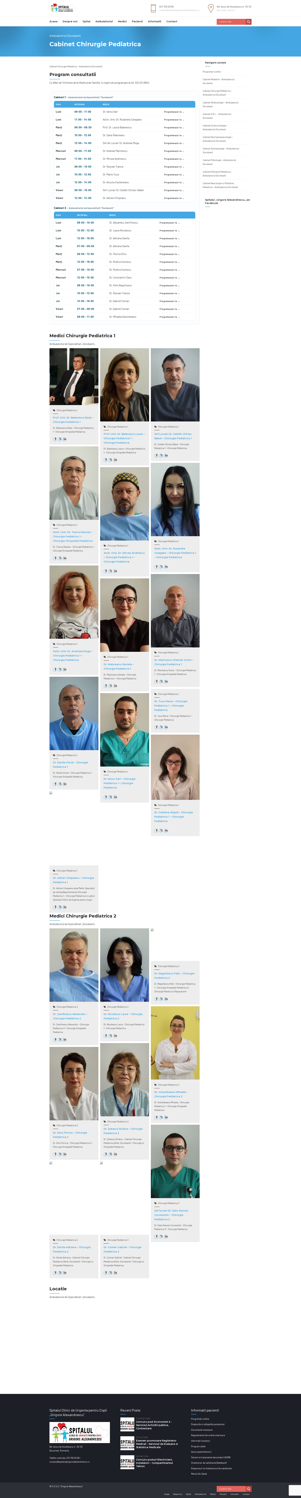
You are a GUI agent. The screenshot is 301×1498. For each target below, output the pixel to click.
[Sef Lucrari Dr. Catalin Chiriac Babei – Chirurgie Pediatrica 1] (175, 420)
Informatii (154, 21)
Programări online (212, 71)
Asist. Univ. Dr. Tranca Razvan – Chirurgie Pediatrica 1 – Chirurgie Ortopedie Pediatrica (73, 536)
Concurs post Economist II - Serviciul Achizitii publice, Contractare (154, 1425)
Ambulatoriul (104, 21)
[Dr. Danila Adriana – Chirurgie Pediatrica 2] (50, 1163)
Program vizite (198, 1446)
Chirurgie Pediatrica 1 (67, 410)
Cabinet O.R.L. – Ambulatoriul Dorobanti (217, 116)
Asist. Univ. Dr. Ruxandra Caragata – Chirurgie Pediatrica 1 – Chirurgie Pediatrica (175, 553)
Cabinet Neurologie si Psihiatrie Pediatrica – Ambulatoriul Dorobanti (220, 185)
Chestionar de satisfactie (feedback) (209, 1462)
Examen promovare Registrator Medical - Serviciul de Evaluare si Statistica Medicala (157, 1444)
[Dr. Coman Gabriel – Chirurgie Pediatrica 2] (101, 1163)
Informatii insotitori (200, 1440)
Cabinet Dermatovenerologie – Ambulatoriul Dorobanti (218, 139)
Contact (171, 21)
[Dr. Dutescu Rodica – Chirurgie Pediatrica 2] (124, 1115)
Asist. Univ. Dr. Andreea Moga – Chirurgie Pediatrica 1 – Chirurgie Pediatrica (72, 656)
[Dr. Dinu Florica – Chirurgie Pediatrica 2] (73, 1119)
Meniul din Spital (199, 1473)
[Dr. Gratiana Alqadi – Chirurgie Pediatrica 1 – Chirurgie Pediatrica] (175, 799)
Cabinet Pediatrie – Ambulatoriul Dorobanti (218, 81)
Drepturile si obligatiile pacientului (208, 1424)
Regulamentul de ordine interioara (208, 1435)
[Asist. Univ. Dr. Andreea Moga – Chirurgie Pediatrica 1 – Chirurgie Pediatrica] (73, 637)
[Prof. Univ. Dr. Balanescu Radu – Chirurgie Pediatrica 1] (73, 404)
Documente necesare (202, 1429)
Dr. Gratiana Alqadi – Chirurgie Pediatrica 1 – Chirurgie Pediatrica (173, 817)
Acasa (53, 21)
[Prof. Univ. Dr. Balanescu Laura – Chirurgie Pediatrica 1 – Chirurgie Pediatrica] (124, 420)
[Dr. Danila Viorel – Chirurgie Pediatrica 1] (73, 749)
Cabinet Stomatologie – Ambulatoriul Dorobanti (221, 150)
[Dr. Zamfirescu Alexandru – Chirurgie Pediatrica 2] (73, 1000)
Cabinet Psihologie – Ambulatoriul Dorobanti (219, 162)
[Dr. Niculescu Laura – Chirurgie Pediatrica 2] (124, 1000)
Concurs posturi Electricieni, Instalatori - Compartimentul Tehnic (154, 1463)
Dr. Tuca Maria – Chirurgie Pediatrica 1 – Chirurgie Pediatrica (170, 706)
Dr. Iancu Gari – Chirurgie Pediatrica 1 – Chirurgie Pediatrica (119, 783)
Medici (122, 21)
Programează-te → (174, 111)
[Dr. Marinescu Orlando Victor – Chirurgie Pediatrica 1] (175, 646)
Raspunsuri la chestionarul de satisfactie (211, 1468)
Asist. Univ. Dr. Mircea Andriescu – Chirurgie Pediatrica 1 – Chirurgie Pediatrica (124, 557)
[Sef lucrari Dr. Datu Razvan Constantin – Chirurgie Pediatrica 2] (175, 1197)
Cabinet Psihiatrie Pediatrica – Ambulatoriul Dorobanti (217, 173)
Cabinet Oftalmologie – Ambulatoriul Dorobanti (220, 104)
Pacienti (137, 21)
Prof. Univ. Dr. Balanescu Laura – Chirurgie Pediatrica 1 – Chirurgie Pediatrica (124, 438)
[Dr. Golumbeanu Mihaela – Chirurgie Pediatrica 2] (175, 1078)
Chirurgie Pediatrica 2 (67, 1006)
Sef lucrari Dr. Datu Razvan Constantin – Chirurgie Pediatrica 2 (171, 1215)
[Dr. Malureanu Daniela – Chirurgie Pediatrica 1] (124, 651)
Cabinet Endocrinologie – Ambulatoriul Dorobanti (215, 127)
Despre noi (70, 21)
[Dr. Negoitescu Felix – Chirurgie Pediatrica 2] (152, 930)
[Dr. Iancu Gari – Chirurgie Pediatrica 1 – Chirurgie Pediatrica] (124, 765)
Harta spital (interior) (201, 1451)
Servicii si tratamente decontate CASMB (210, 1457)
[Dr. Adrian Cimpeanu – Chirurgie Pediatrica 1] (50, 793)
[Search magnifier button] (249, 22)
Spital (86, 21)
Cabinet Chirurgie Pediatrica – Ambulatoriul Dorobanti (217, 92)
